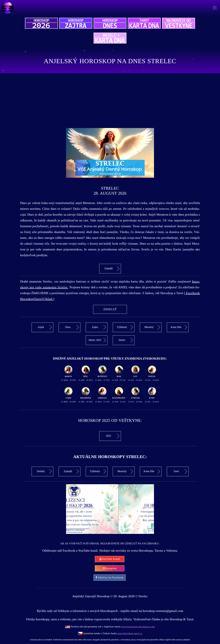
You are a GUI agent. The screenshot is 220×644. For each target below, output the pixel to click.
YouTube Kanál (111, 559)
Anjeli (41, 327)
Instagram (111, 568)
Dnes (68, 327)
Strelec (122, 340)
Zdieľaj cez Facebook (111, 577)
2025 (108, 435)
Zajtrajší (108, 268)
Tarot (176, 471)
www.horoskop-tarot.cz (129, 633)
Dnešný (41, 471)
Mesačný (149, 327)
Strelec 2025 (95, 340)
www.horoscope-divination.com (138, 626)
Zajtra (95, 327)
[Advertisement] (110, 100)
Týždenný (122, 327)
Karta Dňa (176, 327)
